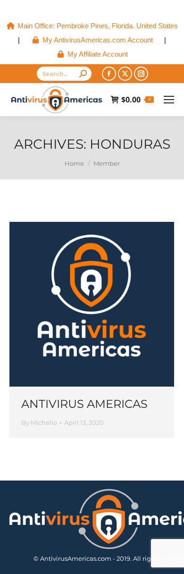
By (39, 422)
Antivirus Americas (84, 404)
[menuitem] (92, 26)
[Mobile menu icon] (169, 99)
